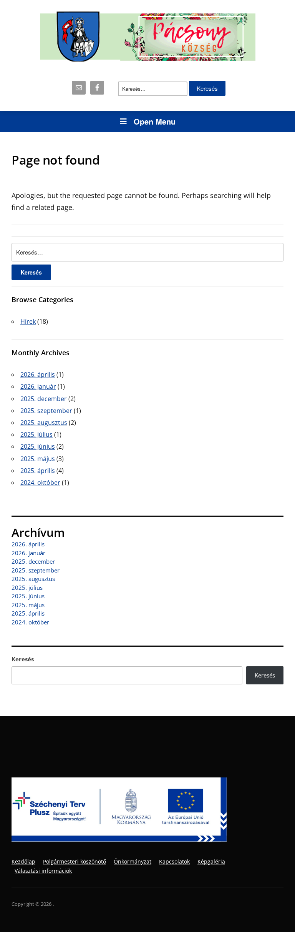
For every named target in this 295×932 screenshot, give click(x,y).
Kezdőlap (23, 861)
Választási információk (43, 870)
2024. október (40, 482)
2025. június (37, 446)
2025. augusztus (43, 422)
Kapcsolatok (174, 861)
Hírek (28, 321)
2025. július (36, 434)
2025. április (37, 470)
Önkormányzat (132, 861)
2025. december (43, 398)
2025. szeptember (46, 410)
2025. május (37, 458)
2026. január (38, 386)
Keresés (23, 659)
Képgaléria (211, 861)
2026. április (37, 374)
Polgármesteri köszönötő (74, 861)
